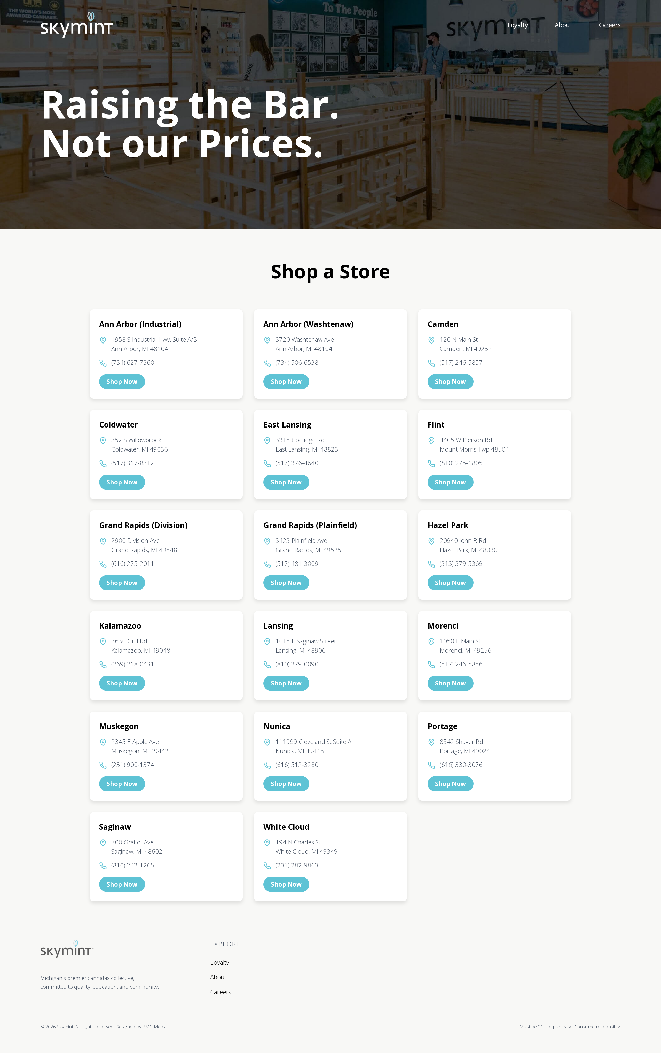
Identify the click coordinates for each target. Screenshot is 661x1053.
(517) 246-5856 (461, 664)
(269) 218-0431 (132, 664)
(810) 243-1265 (132, 865)
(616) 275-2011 (132, 563)
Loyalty (518, 25)
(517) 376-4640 (297, 463)
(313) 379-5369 (461, 563)
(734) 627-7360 (132, 362)
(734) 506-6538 (297, 362)
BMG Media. (155, 1027)
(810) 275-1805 (461, 463)
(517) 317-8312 (132, 463)
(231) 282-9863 (297, 865)
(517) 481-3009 (297, 563)
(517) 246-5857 (461, 362)
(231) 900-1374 (132, 764)
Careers (610, 25)
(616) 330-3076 (461, 764)
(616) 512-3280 (297, 764)
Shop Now (122, 381)
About (563, 25)
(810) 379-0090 (297, 664)
